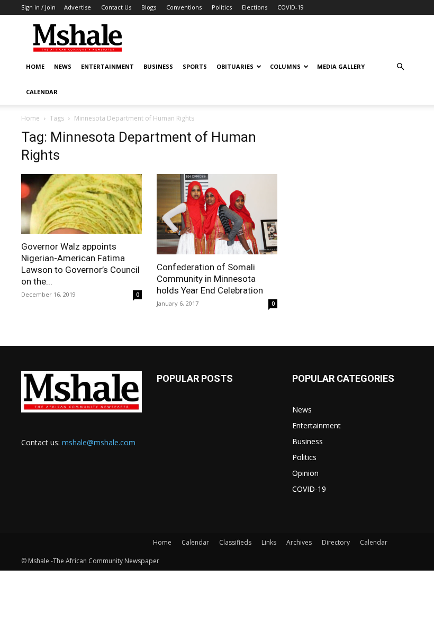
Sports (195, 66)
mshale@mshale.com (98, 442)
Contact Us (116, 7)
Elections (254, 7)
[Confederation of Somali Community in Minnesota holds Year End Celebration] (217, 214)
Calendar (42, 92)
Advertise (77, 7)
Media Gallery (341, 66)
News (62, 66)
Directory (336, 542)
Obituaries (235, 66)
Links (268, 542)
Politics (222, 7)
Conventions (184, 7)
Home (35, 66)
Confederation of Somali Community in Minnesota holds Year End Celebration (210, 279)
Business (158, 66)
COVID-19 (290, 7)
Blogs (148, 7)
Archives (299, 542)
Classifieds (235, 542)
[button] (400, 67)
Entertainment (107, 66)
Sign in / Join (38, 7)
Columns (285, 66)
